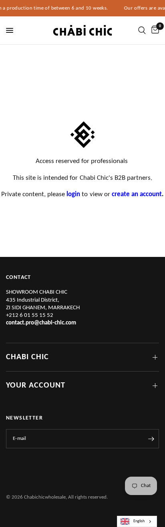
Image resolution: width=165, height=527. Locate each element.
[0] (154, 30)
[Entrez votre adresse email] (151, 438)
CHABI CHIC (27, 357)
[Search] (142, 30)
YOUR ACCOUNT (35, 386)
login (73, 194)
